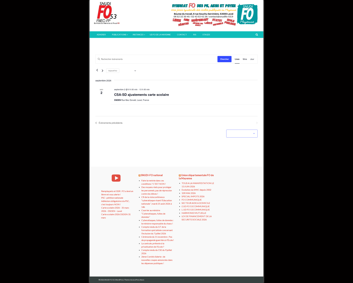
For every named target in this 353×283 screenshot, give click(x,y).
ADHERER (101, 34)
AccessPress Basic (137, 280)
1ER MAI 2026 (189, 193)
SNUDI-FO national (152, 175)
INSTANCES (138, 34)
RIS (194, 34)
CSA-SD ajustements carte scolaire (141, 94)
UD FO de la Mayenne (160, 34)
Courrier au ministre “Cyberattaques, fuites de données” (153, 213)
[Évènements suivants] (102, 70)
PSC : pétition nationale (112, 197)
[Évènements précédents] (97, 70)
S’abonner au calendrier (240, 133)
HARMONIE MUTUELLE (194, 213)
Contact (182, 34)
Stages (206, 34)
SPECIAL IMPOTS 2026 (193, 196)
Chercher (224, 59)
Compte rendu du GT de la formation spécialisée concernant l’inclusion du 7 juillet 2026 (157, 230)
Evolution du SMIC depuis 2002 (196, 189)
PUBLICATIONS (119, 34)
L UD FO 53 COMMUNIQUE (196, 209)
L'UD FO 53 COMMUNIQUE (196, 206)
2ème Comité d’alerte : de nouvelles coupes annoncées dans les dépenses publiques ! (157, 260)
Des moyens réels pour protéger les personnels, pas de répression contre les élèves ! (156, 190)
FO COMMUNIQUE (192, 199)
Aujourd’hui (112, 70)
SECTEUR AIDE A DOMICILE (196, 203)
